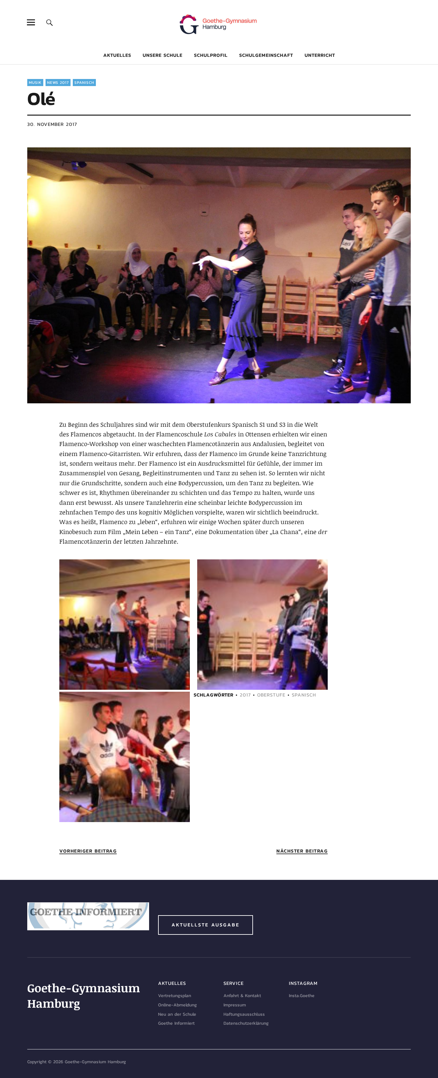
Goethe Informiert (176, 1023)
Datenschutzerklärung (246, 1023)
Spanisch (84, 82)
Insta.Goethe (302, 995)
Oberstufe (271, 694)
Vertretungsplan (174, 995)
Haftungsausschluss (244, 1014)
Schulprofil (211, 55)
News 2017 (58, 82)
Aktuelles (117, 55)
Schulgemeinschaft (266, 55)
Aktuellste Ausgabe (206, 924)
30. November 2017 (52, 124)
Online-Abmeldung (177, 1005)
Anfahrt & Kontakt (242, 995)
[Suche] (49, 22)
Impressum (234, 1005)
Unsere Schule (162, 55)
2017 (245, 694)
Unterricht (320, 55)
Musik (35, 82)
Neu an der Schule (177, 1014)
